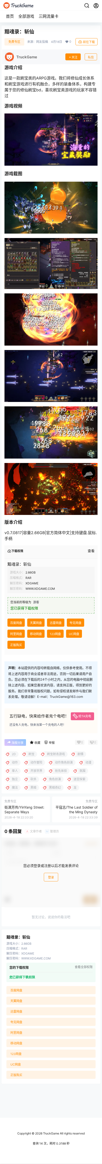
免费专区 (14, 42)
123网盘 (55, 634)
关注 (74, 57)
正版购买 (16, 645)
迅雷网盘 (56, 623)
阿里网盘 (16, 634)
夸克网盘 (75, 623)
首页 (10, 16)
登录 (51, 877)
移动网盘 (36, 634)
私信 (91, 57)
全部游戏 (26, 16)
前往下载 (89, 42)
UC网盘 (74, 634)
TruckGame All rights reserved (63, 1133)
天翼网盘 (36, 623)
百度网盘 (16, 623)
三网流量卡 (48, 16)
